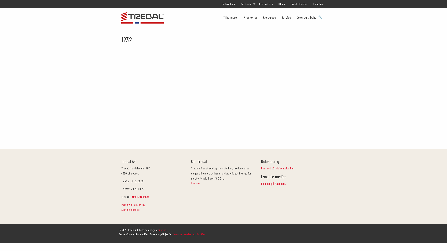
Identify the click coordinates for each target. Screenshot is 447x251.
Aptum (162, 229)
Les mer (195, 183)
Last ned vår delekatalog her (277, 168)
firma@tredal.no (139, 197)
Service (286, 17)
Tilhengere (230, 17)
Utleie (282, 4)
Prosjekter (250, 17)
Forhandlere (228, 4)
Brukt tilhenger (299, 4)
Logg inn (318, 4)
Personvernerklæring (133, 204)
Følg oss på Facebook (273, 183)
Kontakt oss (266, 4)
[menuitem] (228, 4)
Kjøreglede (269, 17)
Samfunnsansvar (131, 209)
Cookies (201, 234)
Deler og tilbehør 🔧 (310, 17)
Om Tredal (246, 4)
